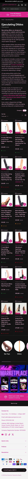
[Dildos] (19, 346)
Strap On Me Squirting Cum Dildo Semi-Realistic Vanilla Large (6, 322)
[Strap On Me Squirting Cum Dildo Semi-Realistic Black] (21, 308)
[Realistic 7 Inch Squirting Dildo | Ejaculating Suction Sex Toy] (21, 164)
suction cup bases (16, 64)
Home (3, 19)
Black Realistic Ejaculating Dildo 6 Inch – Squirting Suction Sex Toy (20, 213)
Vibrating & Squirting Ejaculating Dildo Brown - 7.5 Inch (20, 250)
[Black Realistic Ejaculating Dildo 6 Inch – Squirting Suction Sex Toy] (21, 200)
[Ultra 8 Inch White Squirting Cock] (7, 274)
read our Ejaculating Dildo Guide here (14, 95)
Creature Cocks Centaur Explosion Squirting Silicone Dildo (20, 286)
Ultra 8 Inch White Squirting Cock (6, 285)
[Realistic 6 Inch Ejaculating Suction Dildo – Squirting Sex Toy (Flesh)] (21, 128)
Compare (19, 110)
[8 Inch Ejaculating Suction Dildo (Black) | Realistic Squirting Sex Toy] (7, 164)
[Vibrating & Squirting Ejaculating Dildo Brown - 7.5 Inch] (21, 237)
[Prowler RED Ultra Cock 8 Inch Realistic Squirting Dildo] (7, 128)
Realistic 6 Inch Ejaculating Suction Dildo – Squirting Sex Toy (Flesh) (20, 141)
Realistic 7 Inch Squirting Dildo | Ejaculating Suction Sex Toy (20, 176)
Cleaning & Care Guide (13, 97)
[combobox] (14, 9)
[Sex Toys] (7, 346)
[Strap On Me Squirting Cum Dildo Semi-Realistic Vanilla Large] (7, 308)
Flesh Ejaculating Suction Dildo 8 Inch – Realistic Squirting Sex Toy (6, 213)
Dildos (19, 354)
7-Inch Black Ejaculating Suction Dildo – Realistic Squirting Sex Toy (6, 251)
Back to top (14, 403)
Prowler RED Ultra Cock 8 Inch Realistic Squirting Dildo (6, 140)
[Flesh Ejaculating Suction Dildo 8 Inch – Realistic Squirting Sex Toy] (7, 200)
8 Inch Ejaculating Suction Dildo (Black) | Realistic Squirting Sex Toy (6, 176)
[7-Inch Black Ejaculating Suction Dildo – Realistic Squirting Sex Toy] (7, 237)
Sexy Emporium (8, 475)
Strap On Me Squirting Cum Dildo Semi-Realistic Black (19, 321)
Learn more (20, 1)
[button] (22, 5)
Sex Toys (7, 354)
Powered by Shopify (16, 475)
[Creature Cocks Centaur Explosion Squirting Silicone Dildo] (21, 274)
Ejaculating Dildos (9, 19)
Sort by (3, 114)
